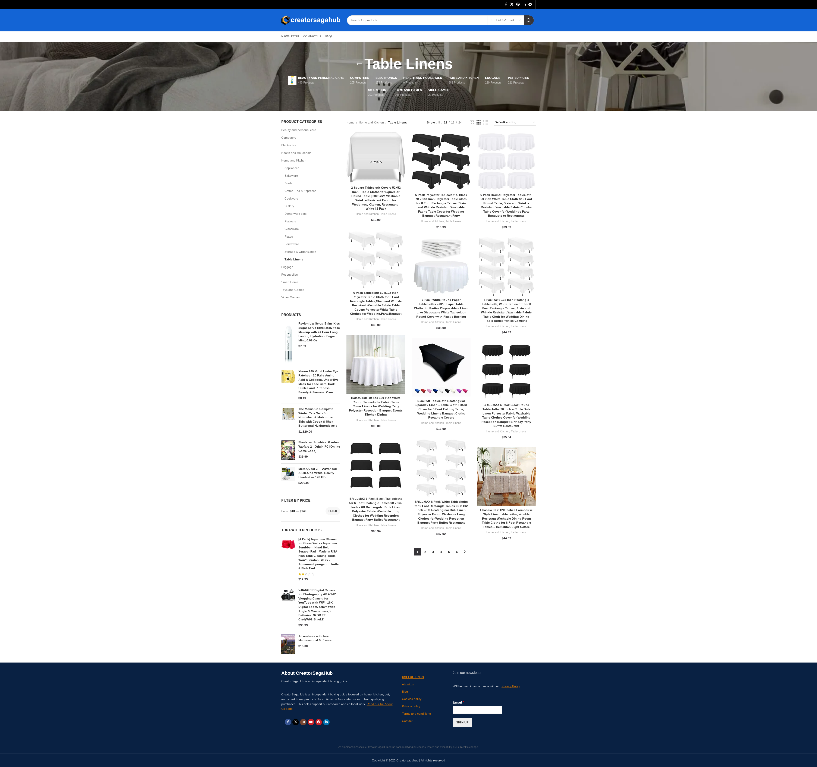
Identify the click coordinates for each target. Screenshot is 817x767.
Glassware (292, 229)
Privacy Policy (511, 686)
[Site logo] (310, 20)
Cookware (291, 198)
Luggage (287, 267)
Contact (407, 721)
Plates (289, 236)
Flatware (290, 221)
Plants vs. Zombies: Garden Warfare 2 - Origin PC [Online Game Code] (319, 446)
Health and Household (296, 152)
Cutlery (289, 206)
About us (408, 684)
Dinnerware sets (296, 213)
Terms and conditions (416, 713)
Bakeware (291, 175)
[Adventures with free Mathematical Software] (288, 644)
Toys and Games (292, 289)
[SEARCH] (529, 20)
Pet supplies (289, 274)
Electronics (288, 145)
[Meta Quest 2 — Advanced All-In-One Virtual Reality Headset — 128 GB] (288, 476)
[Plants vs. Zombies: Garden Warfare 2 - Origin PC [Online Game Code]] (288, 450)
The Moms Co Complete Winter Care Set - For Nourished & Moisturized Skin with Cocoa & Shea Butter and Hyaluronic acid (317, 417)
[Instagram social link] (303, 722)
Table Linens (294, 259)
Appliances (292, 168)
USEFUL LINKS (413, 677)
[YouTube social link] (311, 722)
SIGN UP (462, 722)
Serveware (292, 244)
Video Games (290, 297)
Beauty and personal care (298, 130)
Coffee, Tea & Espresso (300, 190)
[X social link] (512, 4)
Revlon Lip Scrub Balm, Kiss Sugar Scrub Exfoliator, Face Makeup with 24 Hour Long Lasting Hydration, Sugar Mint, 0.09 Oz (319, 332)
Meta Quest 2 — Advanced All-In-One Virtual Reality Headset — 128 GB (317, 473)
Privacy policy (411, 706)
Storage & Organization (300, 251)
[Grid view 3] (479, 122)
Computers (288, 137)
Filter (333, 511)
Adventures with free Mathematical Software (314, 638)
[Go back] (359, 64)
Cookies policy (411, 699)
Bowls (288, 183)
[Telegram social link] (530, 4)
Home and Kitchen (293, 160)
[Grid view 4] (485, 122)
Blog (405, 691)
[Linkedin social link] (524, 4)
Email (458, 702)
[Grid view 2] (472, 122)
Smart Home (289, 282)
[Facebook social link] (506, 4)
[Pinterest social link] (518, 4)
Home (350, 122)
